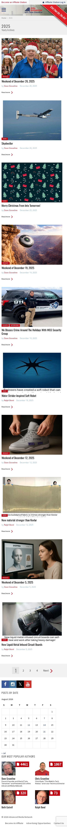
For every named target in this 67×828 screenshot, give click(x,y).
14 (44, 725)
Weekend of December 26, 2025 (18, 81)
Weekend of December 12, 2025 (18, 458)
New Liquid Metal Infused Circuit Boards (22, 645)
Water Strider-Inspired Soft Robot (19, 396)
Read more (6, 92)
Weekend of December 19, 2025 (18, 268)
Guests (5, 325)
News (5, 139)
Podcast (5, 76)
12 (29, 725)
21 (44, 731)
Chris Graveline (42, 778)
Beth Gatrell (7, 807)
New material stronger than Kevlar (19, 520)
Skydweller (7, 143)
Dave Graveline (10, 86)
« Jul (4, 753)
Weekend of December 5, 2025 (17, 582)
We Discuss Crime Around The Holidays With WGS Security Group (31, 332)
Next (46, 670)
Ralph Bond (9, 400)
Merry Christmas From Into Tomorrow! (21, 205)
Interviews (15, 325)
